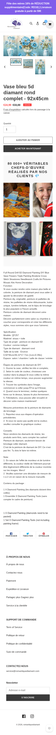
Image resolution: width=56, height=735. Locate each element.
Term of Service (14, 627)
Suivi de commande (16, 651)
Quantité (7, 123)
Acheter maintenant (28, 148)
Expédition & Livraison (17, 589)
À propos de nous (15, 564)
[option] (16, 62)
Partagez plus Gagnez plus (20, 597)
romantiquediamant (31, 725)
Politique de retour (15, 635)
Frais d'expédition (12, 109)
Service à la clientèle (16, 605)
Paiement (11, 580)
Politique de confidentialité (19, 643)
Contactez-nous (14, 572)
